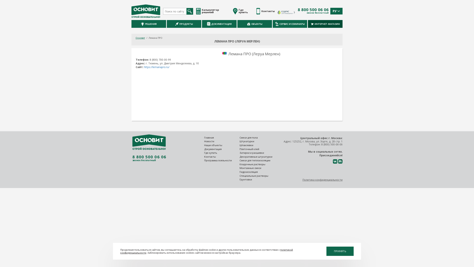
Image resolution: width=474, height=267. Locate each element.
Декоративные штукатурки (256, 156)
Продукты (186, 24)
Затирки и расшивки (252, 152)
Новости (209, 141)
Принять (340, 251)
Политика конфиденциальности (322, 180)
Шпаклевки (246, 145)
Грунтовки (246, 179)
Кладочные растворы (252, 164)
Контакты (210, 156)
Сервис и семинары (292, 24)
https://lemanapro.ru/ (156, 67)
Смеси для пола (249, 137)
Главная (209, 137)
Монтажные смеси (250, 168)
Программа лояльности (218, 160)
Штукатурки (247, 141)
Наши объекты (213, 145)
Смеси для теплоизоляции (255, 160)
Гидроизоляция (249, 172)
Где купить (210, 152)
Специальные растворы (254, 175)
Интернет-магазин (327, 24)
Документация (221, 24)
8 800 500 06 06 (313, 9)
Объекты (257, 24)
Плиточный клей (250, 149)
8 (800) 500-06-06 (332, 144)
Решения (151, 24)
